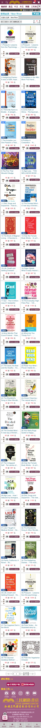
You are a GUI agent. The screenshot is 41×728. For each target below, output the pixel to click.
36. (30, 594)
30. (30, 498)
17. (10, 301)
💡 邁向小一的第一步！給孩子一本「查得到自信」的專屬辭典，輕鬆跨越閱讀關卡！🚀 (26, 10)
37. (10, 626)
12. (30, 205)
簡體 (27, 6)
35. (10, 595)
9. (7, 172)
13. (10, 238)
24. (29, 400)
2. (30, 47)
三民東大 (35, 6)
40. (30, 658)
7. (9, 142)
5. (9, 112)
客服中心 (12, 726)
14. (30, 238)
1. (10, 47)
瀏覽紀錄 (28, 726)
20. (30, 336)
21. (10, 368)
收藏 (20, 726)
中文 (16, 6)
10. (30, 173)
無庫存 (3, 53)
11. (9, 206)
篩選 (37, 14)
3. (10, 79)
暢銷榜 (4, 6)
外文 (22, 6)
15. (9, 271)
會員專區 (37, 726)
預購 (3, 92)
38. (29, 627)
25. (10, 432)
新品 (11, 6)
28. (30, 465)
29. (10, 498)
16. (30, 270)
